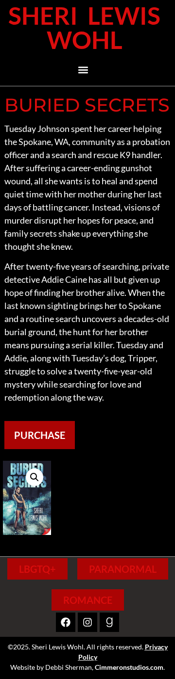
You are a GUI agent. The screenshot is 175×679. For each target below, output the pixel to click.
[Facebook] (65, 622)
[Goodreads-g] (109, 622)
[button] (83, 70)
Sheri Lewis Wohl (84, 27)
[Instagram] (87, 622)
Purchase (39, 435)
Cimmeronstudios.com (129, 667)
